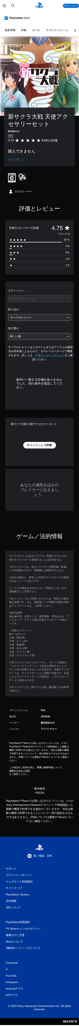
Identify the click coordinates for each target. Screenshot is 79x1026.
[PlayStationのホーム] (39, 5)
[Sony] (70, 1024)
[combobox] (39, 298)
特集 (23, 30)
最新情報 (10, 30)
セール (36, 30)
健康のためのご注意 (19, 770)
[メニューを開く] (4, 6)
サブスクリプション (58, 30)
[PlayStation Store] (18, 18)
